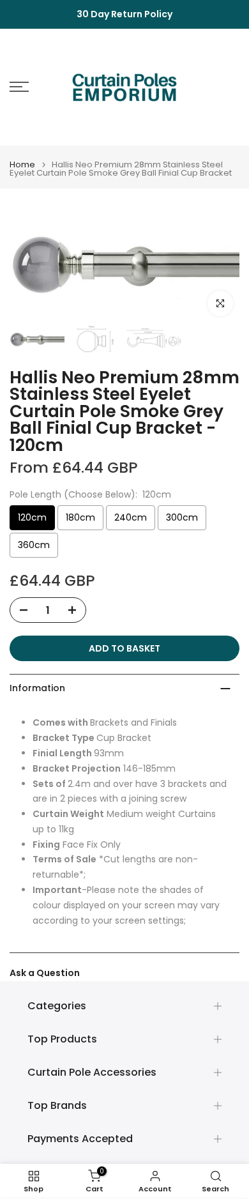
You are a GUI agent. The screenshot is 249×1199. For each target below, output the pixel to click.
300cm (182, 517)
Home (22, 164)
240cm (130, 517)
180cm (80, 517)
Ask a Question (45, 972)
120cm (32, 517)
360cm (34, 544)
